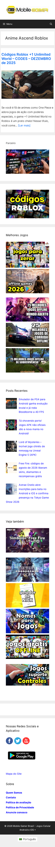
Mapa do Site (14, 773)
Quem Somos (14, 792)
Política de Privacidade (20, 807)
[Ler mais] (24, 125)
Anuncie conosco (16, 812)
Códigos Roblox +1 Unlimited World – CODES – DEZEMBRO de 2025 (26, 58)
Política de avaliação (18, 802)
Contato (11, 797)
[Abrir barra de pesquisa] (51, 24)
